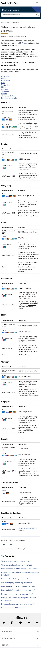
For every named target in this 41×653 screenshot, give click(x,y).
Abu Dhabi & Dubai (8, 96)
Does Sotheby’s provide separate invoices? (18, 590)
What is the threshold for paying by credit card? (19, 569)
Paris (3, 83)
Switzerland (6, 85)
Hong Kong (5, 80)
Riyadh (4, 94)
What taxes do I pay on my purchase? (16, 561)
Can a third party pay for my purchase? (16, 583)
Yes (11, 544)
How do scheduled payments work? (15, 579)
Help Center (5, 23)
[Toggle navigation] (37, 3)
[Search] (37, 14)
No (4, 544)
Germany (5, 89)
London (4, 78)
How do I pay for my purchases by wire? (17, 594)
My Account (23, 43)
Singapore (5, 91)
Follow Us (21, 618)
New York (5, 76)
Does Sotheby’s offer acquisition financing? (18, 586)
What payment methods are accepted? (16, 565)
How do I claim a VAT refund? (12, 608)
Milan (3, 87)
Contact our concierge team (27, 528)
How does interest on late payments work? (17, 604)
